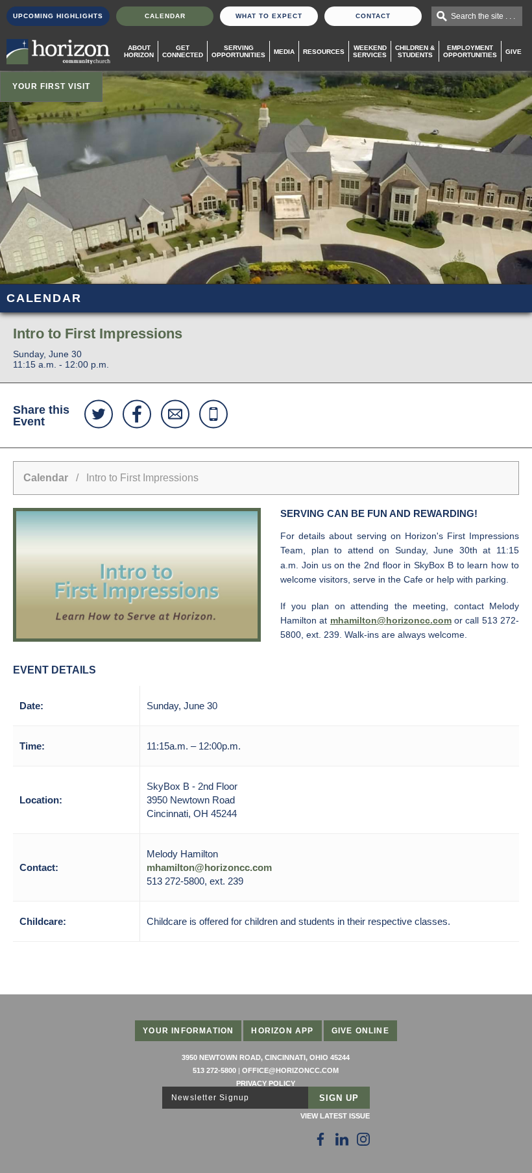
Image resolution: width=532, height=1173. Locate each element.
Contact (373, 15)
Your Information (188, 1030)
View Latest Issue (335, 1116)
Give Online (360, 1030)
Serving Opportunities (238, 51)
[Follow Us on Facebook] (320, 1139)
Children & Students (415, 51)
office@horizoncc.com (290, 1070)
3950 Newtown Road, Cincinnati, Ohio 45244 (266, 1057)
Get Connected (182, 51)
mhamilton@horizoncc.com (391, 620)
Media (284, 51)
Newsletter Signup (210, 1097)
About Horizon (139, 51)
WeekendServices (370, 51)
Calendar (165, 15)
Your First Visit (51, 86)
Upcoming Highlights (58, 15)
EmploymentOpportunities (470, 51)
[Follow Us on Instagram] (363, 1139)
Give (513, 51)
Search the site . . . (483, 16)
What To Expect (269, 15)
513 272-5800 (214, 1070)
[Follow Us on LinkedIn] (341, 1139)
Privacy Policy (265, 1083)
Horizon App (282, 1030)
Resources (324, 51)
